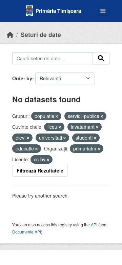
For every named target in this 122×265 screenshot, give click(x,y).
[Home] (10, 34)
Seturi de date (41, 34)
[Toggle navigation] (103, 11)
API (94, 224)
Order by (22, 78)
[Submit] (101, 58)
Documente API (26, 232)
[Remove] (57, 116)
